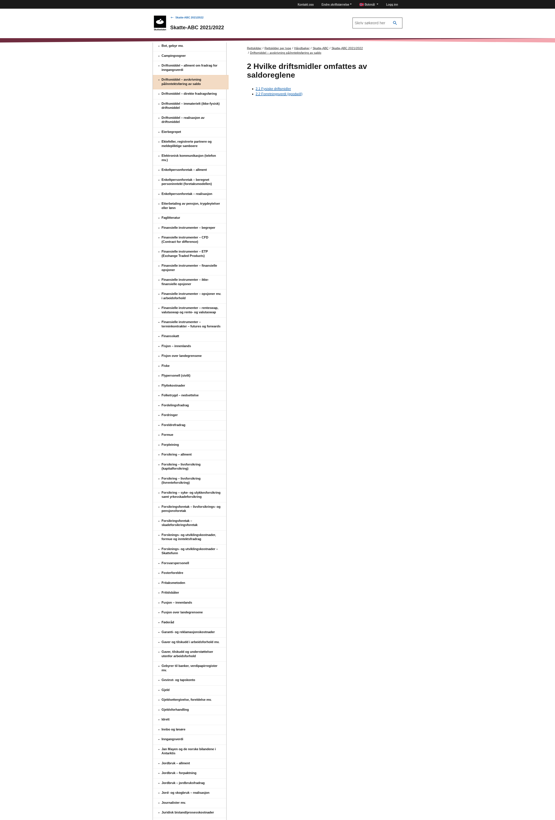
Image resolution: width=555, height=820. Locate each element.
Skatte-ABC (320, 48)
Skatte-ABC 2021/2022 (189, 17)
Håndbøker (302, 48)
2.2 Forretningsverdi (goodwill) (279, 94)
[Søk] (395, 23)
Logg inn (392, 4)
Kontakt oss (306, 4)
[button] (368, 4)
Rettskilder (254, 48)
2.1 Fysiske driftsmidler (273, 89)
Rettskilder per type (277, 48)
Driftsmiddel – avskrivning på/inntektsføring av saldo (285, 52)
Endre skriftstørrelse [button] (335, 4)
